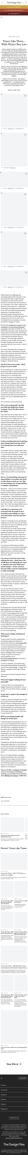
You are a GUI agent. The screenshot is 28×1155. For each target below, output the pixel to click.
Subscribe (22, 1078)
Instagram (4, 660)
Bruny (10, 653)
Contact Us (14, 1118)
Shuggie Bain (23, 643)
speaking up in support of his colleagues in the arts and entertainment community (13, 327)
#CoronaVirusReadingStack (9, 658)
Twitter (12, 660)
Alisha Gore (10, 128)
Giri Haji (14, 667)
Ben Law (24, 66)
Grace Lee (12, 167)
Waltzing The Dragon (11, 776)
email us (4, 1150)
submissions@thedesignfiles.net (14, 1138)
